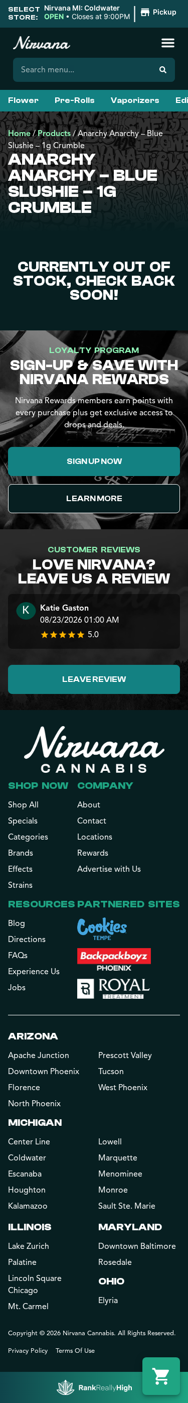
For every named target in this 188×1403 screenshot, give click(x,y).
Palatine (22, 1262)
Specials (23, 821)
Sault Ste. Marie (126, 1206)
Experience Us (34, 972)
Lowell (110, 1142)
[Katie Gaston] (26, 612)
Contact (91, 821)
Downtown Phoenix (43, 1072)
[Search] (163, 70)
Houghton (27, 1190)
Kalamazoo (28, 1206)
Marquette (117, 1158)
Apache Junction (38, 1055)
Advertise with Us (109, 869)
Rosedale (115, 1262)
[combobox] (82, 70)
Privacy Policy (28, 1351)
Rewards (92, 853)
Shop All (23, 805)
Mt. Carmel (28, 1307)
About (88, 805)
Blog (16, 923)
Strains (20, 885)
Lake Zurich (28, 1246)
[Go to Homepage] (94, 749)
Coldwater (27, 1158)
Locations (94, 837)
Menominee (120, 1174)
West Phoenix (122, 1088)
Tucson (111, 1072)
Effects (20, 869)
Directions (27, 939)
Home (19, 134)
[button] (111, 12)
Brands (20, 853)
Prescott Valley (125, 1055)
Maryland (130, 1227)
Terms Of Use (75, 1351)
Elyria (108, 1301)
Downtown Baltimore (137, 1246)
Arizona (33, 1036)
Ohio (111, 1281)
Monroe (113, 1190)
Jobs (17, 988)
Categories (28, 837)
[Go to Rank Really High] (94, 1387)
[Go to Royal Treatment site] (113, 989)
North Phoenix (34, 1104)
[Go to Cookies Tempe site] (102, 928)
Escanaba (25, 1174)
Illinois (30, 1227)
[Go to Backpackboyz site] (114, 959)
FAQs (18, 956)
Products (54, 134)
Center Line (29, 1142)
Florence (24, 1088)
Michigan (35, 1122)
